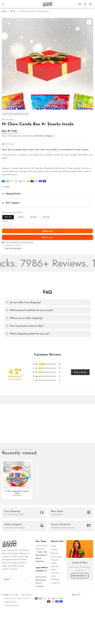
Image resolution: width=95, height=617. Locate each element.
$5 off (12, 11)
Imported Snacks (54, 568)
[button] (3, 4)
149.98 (33, 217)
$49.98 (8, 217)
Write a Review (80, 372)
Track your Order (55, 574)
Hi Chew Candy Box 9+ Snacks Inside (34, 11)
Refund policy (41, 580)
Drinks (53, 546)
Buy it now (47, 237)
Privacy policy (41, 577)
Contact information (12, 605)
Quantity (5, 221)
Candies (54, 549)
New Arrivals (78, 575)
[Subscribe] (26, 579)
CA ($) (77, 595)
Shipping (4, 133)
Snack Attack (14, 595)
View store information (13, 248)
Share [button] (7, 186)
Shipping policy (10, 602)
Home (4, 11)
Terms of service (23, 598)
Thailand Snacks (54, 561)
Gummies (55, 553)
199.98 (46, 217)
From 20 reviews (14, 379)
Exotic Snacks (56, 556)
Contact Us (55, 583)
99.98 (20, 217)
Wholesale (55, 579)
